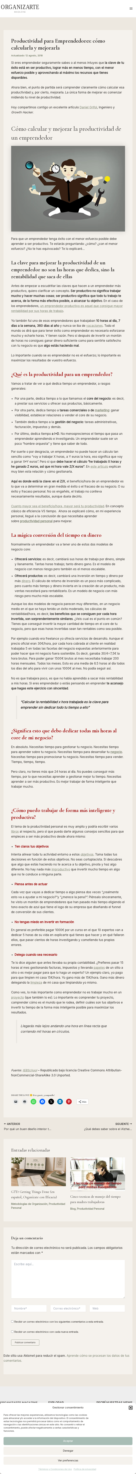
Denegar (68, 1450)
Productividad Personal (90, 1208)
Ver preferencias (68, 1460)
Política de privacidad (85, 1469)
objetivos (87, 854)
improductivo (61, 869)
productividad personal (36, 521)
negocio (116, 752)
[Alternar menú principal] (131, 9)
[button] (130, 1408)
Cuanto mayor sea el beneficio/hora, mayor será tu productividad (57, 506)
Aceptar (68, 1441)
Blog (73, 1208)
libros (15, 831)
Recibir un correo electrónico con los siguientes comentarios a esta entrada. (59, 1321)
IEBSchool (30, 1070)
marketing (102, 410)
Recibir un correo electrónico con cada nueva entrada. (46, 1331)
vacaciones (94, 325)
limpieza (36, 982)
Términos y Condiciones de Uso (55, 1469)
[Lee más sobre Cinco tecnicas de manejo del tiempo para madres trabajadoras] (97, 1174)
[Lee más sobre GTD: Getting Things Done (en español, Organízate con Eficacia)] (38, 1171)
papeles (99, 967)
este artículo (99, 466)
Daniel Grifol (88, 107)
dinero (26, 581)
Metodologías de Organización (29, 1203)
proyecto (17, 997)
